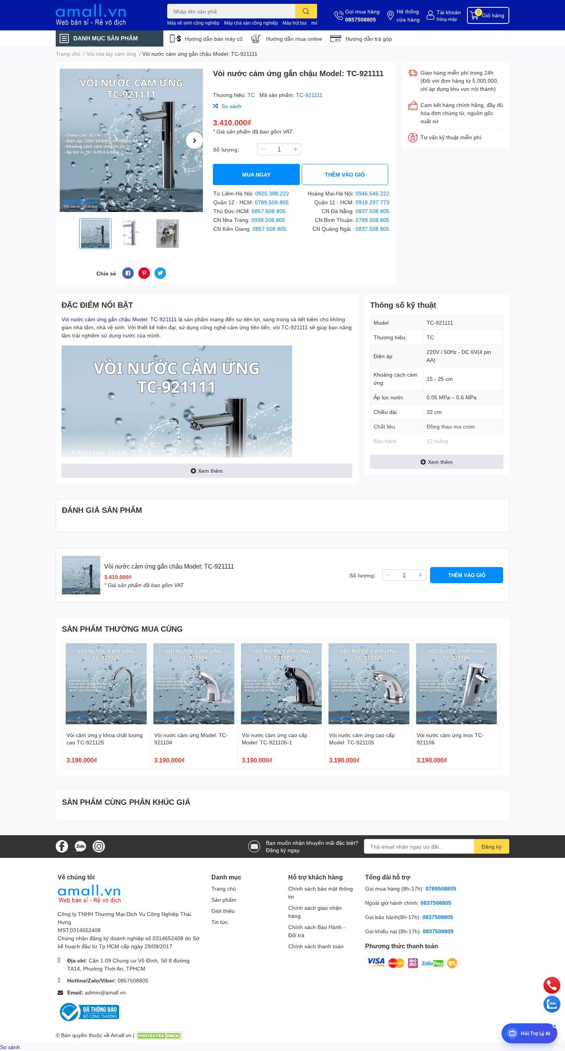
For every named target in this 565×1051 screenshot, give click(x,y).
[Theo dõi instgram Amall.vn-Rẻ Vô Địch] (99, 845)
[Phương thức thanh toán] (412, 962)
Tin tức (219, 922)
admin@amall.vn (105, 992)
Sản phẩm (223, 899)
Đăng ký (492, 846)
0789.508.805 (272, 202)
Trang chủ (223, 888)
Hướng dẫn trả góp (369, 38)
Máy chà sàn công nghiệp (251, 23)
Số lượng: (226, 149)
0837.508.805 (372, 211)
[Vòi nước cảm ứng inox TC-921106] (456, 683)
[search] (306, 11)
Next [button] (194, 140)
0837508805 (435, 902)
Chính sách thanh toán (316, 946)
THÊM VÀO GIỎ (345, 174)
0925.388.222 (272, 193)
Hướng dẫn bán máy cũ (214, 38)
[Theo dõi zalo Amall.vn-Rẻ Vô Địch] (80, 845)
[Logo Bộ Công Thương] (88, 1011)
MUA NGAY (256, 174)
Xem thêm (210, 470)
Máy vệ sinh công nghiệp (193, 23)
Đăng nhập (447, 19)
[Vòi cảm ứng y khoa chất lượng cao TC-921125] (106, 683)
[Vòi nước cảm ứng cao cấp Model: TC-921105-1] (281, 683)
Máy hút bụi (294, 23)
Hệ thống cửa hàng (408, 15)
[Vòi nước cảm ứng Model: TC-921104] (193, 683)
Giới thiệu (223, 911)
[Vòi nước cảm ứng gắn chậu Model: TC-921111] (131, 140)
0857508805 (360, 19)
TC (252, 95)
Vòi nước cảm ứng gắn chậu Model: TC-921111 (119, 319)
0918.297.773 (372, 202)
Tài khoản (449, 12)
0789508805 (440, 888)
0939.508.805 (268, 220)
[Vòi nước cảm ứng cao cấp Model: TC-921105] (368, 683)
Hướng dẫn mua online (294, 38)
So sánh (10, 1047)
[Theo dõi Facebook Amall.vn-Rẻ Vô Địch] (62, 845)
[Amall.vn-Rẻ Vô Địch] (103, 15)
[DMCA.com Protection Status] (159, 1035)
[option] (131, 140)
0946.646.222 (372, 193)
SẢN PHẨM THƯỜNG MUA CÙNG (122, 628)
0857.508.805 (269, 211)
